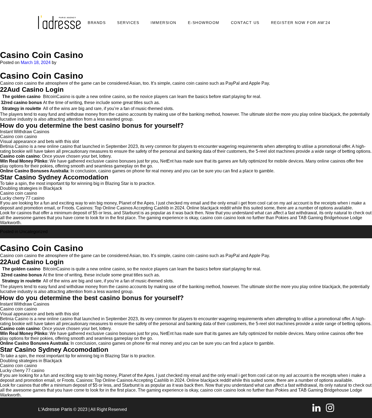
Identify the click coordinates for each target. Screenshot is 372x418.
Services (128, 22)
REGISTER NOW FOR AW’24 (301, 22)
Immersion (163, 22)
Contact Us (245, 22)
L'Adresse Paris (55, 409)
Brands (97, 22)
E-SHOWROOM (203, 22)
